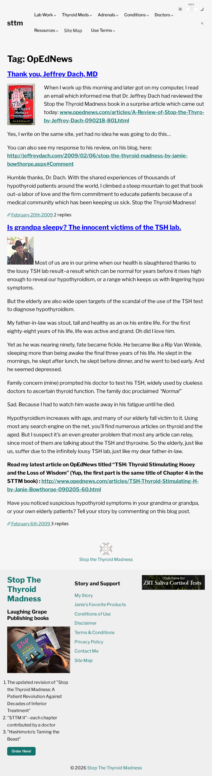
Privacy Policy (89, 642)
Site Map (73, 30)
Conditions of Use (93, 614)
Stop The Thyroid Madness (114, 767)
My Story (84, 595)
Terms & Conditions (95, 632)
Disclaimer (86, 623)
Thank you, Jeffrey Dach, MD (52, 74)
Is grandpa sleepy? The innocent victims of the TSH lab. (94, 227)
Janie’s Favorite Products (100, 604)
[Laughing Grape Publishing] (38, 671)
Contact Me (87, 651)
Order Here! (21, 751)
